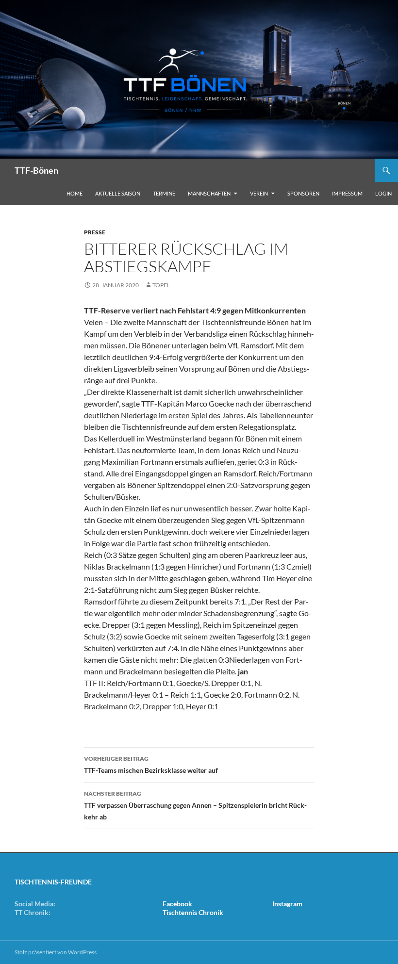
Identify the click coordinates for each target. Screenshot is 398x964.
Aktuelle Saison (117, 193)
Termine (164, 193)
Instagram (287, 903)
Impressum (347, 193)
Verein (259, 193)
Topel (161, 285)
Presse (94, 232)
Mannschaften (209, 193)
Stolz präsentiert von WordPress (56, 952)
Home (74, 193)
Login (383, 193)
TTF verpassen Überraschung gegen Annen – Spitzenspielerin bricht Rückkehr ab (195, 805)
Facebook (177, 903)
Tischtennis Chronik (193, 912)
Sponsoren (303, 193)
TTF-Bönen (36, 170)
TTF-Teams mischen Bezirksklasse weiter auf (151, 764)
